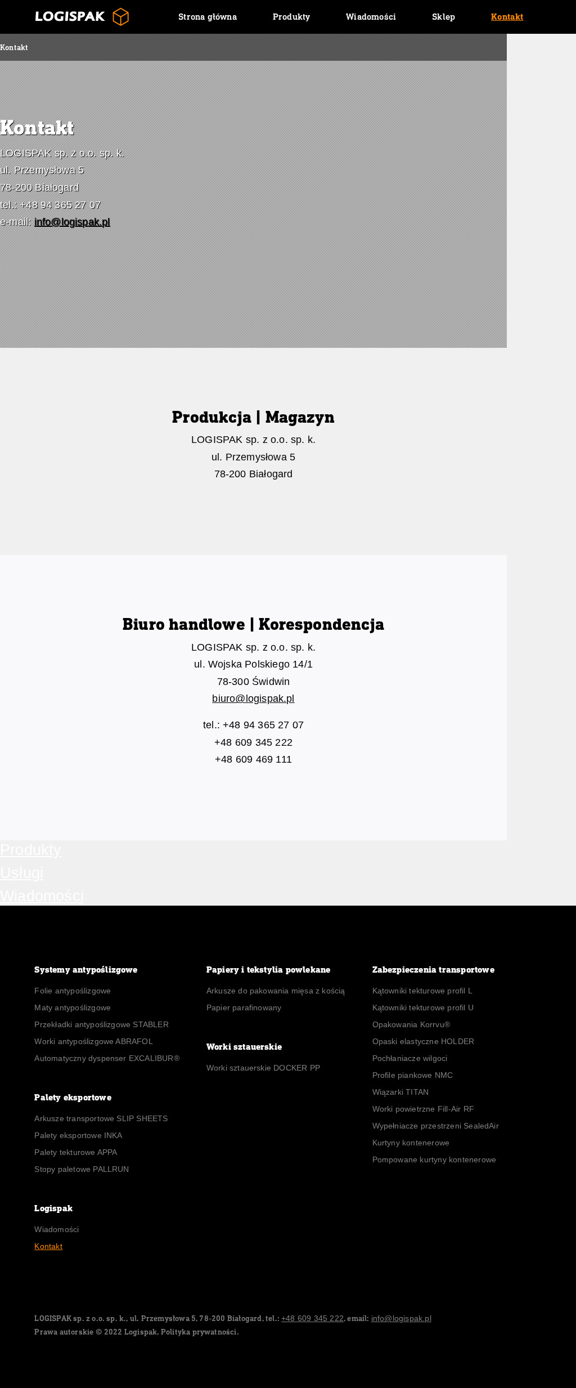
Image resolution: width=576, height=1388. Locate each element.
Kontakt (507, 16)
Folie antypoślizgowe (72, 990)
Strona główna (207, 16)
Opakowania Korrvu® (411, 1024)
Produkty (291, 16)
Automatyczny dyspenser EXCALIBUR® (106, 1058)
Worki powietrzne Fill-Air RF (423, 1108)
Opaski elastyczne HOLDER (423, 1041)
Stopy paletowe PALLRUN (81, 1169)
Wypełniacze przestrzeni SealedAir (435, 1125)
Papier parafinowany (244, 1007)
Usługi (21, 873)
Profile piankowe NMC (412, 1075)
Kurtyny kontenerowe (411, 1142)
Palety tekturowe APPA (75, 1152)
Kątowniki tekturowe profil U (423, 1007)
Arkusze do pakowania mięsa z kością (275, 990)
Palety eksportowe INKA (78, 1135)
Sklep (443, 16)
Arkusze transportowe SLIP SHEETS (101, 1118)
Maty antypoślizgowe (72, 1007)
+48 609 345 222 (312, 1318)
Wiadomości (371, 16)
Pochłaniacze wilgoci (411, 1058)
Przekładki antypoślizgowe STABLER (101, 1024)
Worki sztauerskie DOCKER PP (263, 1067)
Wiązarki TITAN (400, 1091)
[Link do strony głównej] (82, 16)
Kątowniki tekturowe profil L (422, 990)
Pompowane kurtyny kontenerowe (434, 1159)
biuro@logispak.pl (253, 698)
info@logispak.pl (72, 221)
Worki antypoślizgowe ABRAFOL (93, 1041)
